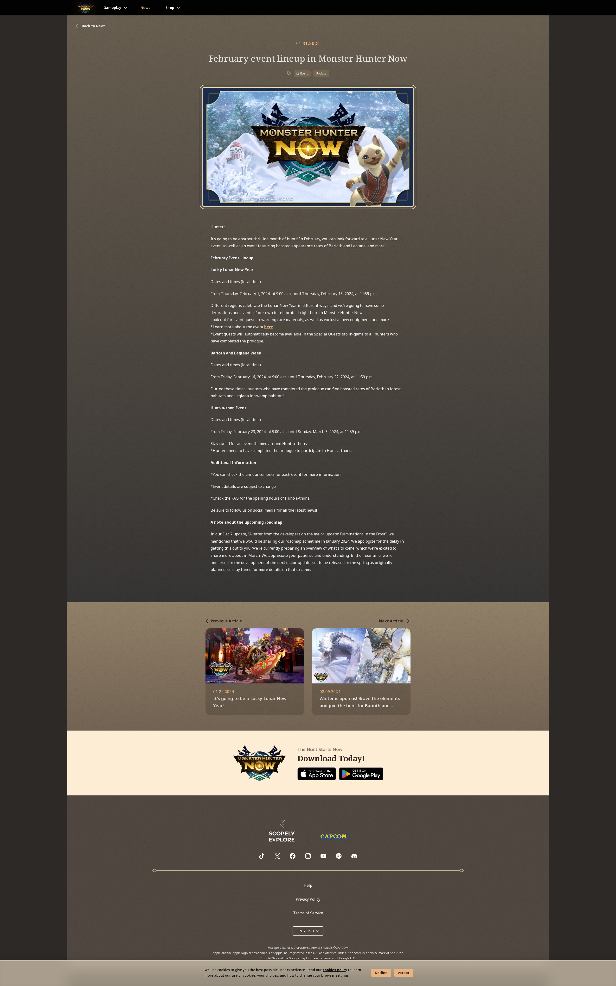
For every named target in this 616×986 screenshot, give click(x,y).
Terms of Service (308, 913)
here (268, 326)
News (145, 7)
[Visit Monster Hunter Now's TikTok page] (262, 856)
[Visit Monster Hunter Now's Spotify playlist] (339, 856)
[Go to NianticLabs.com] (282, 831)
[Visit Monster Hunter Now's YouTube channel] (323, 856)
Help (308, 885)
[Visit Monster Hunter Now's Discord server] (354, 856)
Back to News (94, 26)
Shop (170, 7)
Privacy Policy (308, 899)
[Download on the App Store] (316, 773)
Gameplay (112, 7)
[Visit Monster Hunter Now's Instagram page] (308, 856)
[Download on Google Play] (361, 773)
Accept (404, 972)
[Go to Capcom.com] (334, 836)
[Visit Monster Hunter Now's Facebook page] (292, 856)
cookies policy (335, 969)
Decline (381, 972)
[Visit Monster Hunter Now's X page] (277, 856)
